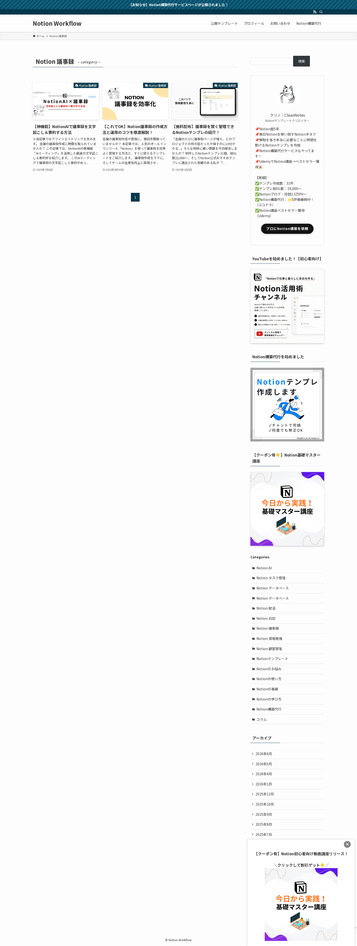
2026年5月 (263, 763)
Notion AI (264, 567)
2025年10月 (264, 804)
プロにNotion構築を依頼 (287, 228)
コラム (261, 719)
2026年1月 (263, 784)
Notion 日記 (265, 618)
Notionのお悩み (268, 668)
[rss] (315, 12)
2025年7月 (263, 834)
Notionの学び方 (268, 699)
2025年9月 (263, 814)
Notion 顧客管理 (269, 648)
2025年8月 (263, 824)
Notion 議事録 (267, 628)
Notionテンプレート (272, 658)
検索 (301, 61)
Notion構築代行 (268, 709)
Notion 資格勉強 (269, 638)
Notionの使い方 (268, 678)
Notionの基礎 (267, 688)
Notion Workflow (57, 23)
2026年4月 (263, 773)
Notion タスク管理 (271, 577)
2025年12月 (264, 793)
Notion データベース (272, 588)
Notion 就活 (265, 608)
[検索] (321, 12)
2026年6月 (263, 753)
